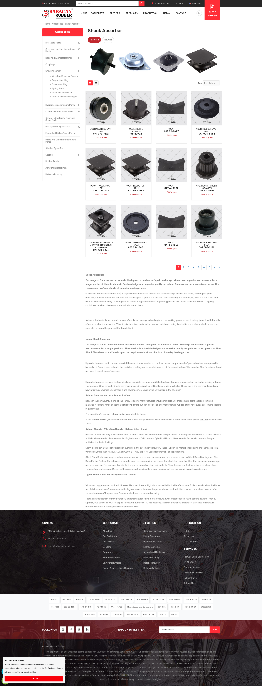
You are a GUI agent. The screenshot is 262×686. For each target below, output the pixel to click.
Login (156, 3)
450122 (174, 614)
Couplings (50, 64)
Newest (108, 40)
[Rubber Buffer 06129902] (136, 108)
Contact (181, 13)
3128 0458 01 (126, 600)
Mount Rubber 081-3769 (136, 188)
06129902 (66, 600)
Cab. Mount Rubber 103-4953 (206, 188)
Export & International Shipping (118, 568)
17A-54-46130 (116, 607)
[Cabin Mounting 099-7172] (101, 108)
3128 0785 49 (174, 600)
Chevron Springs (192, 567)
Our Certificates (111, 536)
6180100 (80, 600)
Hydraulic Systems (152, 541)
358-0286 (55, 607)
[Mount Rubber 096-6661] (136, 222)
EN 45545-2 (190, 562)
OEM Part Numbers (112, 563)
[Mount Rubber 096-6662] (206, 108)
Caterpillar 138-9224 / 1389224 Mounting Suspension (101, 246)
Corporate (108, 552)
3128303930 (206, 607)
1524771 (54, 600)
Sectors (107, 547)
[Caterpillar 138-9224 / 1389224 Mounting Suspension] (101, 222)
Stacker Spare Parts (55, 148)
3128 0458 (175, 607)
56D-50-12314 (132, 614)
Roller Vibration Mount (63, 92)
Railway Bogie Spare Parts (196, 557)
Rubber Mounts (191, 583)
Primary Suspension (193, 572)
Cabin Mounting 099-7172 (101, 131)
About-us (107, 531)
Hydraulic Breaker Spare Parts (60, 105)
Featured (94, 40)
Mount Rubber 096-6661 (136, 245)
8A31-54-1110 (86, 607)
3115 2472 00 (142, 600)
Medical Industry (151, 557)
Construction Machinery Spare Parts (60, 50)
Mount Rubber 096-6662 (206, 131)
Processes (189, 536)
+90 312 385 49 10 (57, 538)
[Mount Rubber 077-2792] (101, 165)
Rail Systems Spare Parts (58, 126)
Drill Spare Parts (53, 43)
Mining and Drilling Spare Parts (60, 133)
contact (204, 419)
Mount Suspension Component (140, 607)
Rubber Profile (52, 161)
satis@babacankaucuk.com (61, 546)
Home (84, 13)
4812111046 (89, 614)
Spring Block (58, 88)
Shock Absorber (53, 71)
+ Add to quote (101, 138)
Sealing (49, 155)
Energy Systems (151, 547)
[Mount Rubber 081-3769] (136, 165)
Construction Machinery (155, 531)
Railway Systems (151, 568)
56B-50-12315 (69, 607)
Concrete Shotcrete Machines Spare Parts (60, 119)
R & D (186, 531)
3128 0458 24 (190, 607)
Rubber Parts (190, 578)
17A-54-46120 (94, 600)
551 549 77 (104, 614)
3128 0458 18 (158, 600)
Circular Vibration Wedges (64, 96)
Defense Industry (53, 174)
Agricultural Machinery (56, 168)
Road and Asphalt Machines (58, 58)
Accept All (34, 678)
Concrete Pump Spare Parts (59, 111)
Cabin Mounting (59, 84)
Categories (57, 24)
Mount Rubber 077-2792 (101, 188)
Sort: (200, 83)
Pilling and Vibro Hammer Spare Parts (60, 140)
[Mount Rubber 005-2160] (206, 222)
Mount (171, 130)
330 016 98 (206, 600)
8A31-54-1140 (149, 614)
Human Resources (112, 557)
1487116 (163, 614)
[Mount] (171, 108)
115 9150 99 (101, 607)
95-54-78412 (110, 600)
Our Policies (108, 541)
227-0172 (162, 607)
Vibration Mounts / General (65, 76)
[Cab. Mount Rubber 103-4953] (206, 165)
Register (165, 3)
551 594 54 (117, 614)
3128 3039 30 (191, 600)
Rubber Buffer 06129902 (136, 131)
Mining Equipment (152, 536)
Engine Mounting (60, 80)
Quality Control (191, 541)
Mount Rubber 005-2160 (206, 245)
